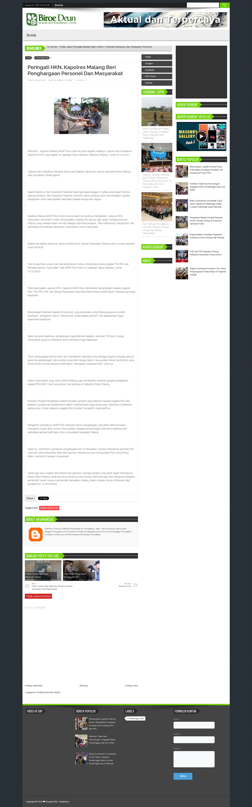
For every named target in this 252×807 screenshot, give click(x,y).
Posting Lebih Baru (34, 685)
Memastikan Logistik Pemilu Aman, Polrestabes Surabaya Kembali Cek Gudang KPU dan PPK (206, 170)
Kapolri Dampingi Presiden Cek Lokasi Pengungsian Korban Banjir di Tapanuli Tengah (208, 271)
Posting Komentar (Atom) (48, 692)
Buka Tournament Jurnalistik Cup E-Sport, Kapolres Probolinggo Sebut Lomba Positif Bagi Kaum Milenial (206, 204)
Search (225, 5)
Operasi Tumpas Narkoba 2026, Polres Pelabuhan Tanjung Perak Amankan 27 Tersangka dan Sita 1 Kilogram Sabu (157, 180)
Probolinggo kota (49, 508)
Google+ (149, 63)
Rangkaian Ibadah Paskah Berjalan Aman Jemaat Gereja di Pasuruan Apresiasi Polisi (206, 220)
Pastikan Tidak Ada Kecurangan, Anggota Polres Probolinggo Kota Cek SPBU (207, 187)
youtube (148, 83)
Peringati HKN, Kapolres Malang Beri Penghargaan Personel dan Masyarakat (75, 70)
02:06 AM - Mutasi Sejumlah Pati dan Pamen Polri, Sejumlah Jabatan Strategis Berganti (94, 48)
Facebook (149, 70)
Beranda (59, 5)
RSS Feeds (150, 76)
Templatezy (63, 801)
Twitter (148, 57)
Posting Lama (131, 685)
